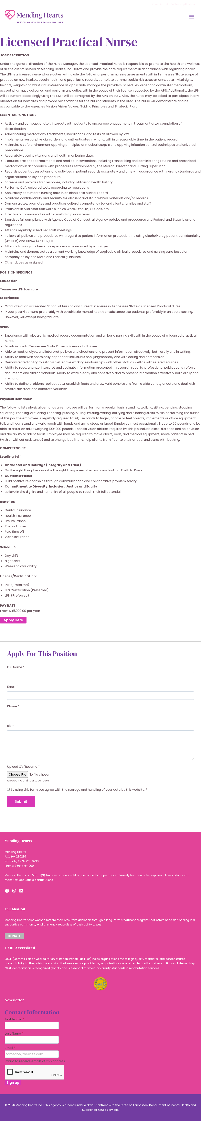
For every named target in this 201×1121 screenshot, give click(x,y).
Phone (13, 706)
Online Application (183, 4)
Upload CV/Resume (23, 766)
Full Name (16, 667)
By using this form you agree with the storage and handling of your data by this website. (79, 789)
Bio (10, 725)
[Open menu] (191, 17)
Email (12, 686)
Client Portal (160, 4)
